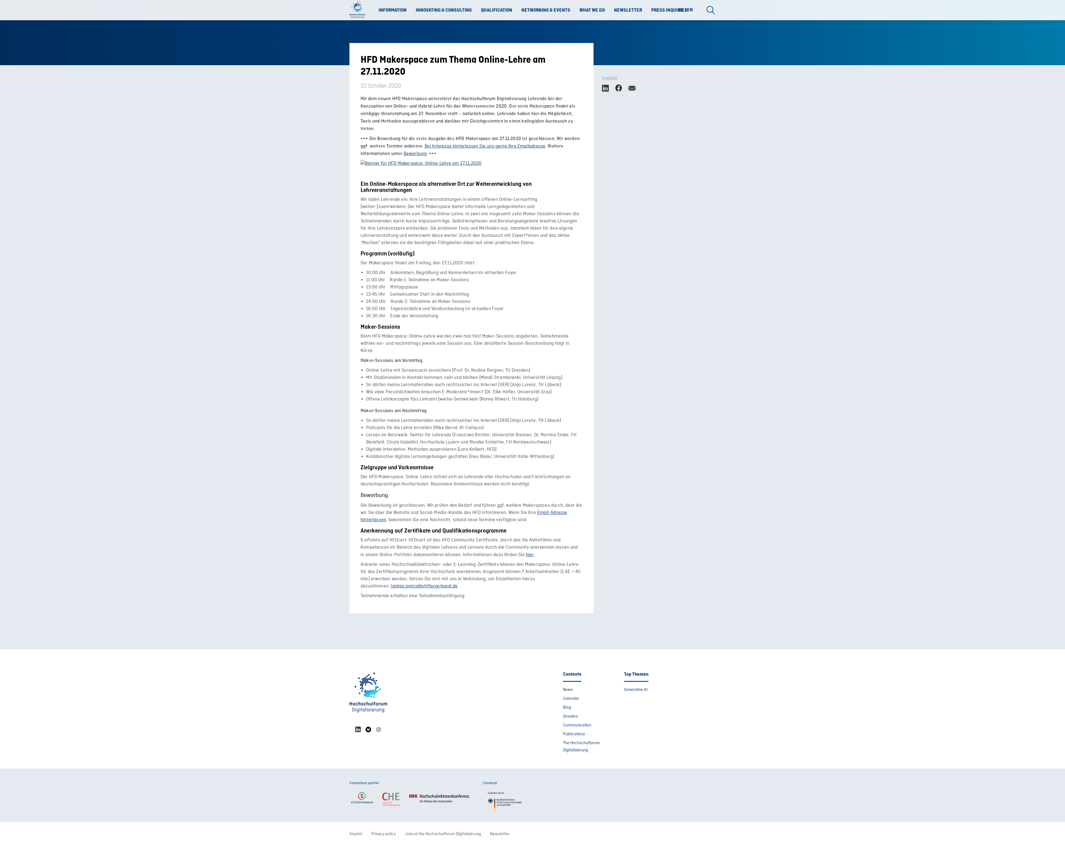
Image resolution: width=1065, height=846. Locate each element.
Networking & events (545, 10)
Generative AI (636, 690)
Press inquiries (669, 10)
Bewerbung (415, 154)
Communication (577, 725)
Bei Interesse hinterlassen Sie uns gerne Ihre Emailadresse (485, 146)
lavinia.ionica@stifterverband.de (424, 586)
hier (530, 555)
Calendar (571, 698)
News (568, 690)
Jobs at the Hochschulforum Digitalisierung (443, 834)
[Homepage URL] (359, 10)
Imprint (355, 834)
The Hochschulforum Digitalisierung (581, 746)
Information (393, 10)
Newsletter (628, 10)
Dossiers (570, 716)
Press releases (397, 30)
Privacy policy (383, 834)
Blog (567, 707)
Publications (574, 734)
